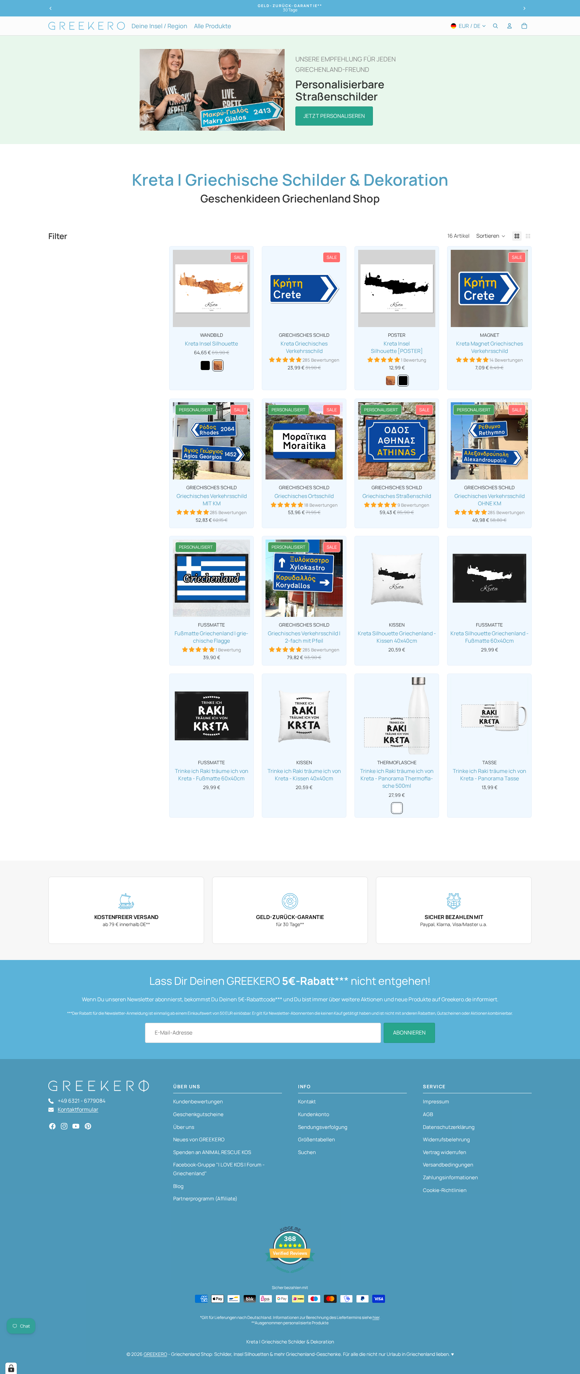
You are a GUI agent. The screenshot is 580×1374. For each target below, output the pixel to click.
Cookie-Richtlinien (445, 1190)
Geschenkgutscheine (198, 1114)
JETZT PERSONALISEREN (334, 116)
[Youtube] (76, 1126)
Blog (178, 1186)
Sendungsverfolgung (322, 1127)
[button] (490, 236)
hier (376, 1317)
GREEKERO (155, 1354)
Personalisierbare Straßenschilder (339, 90)
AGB (428, 1114)
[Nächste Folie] (524, 8)
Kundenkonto (313, 1114)
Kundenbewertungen (198, 1101)
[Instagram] (64, 1126)
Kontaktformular (78, 1109)
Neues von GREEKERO (199, 1139)
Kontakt (307, 1101)
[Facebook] (52, 1126)
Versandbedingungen (448, 1164)
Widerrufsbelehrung (446, 1139)
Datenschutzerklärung (449, 1127)
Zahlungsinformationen (450, 1177)
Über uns (183, 1127)
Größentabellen (316, 1139)
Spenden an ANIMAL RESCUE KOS (212, 1152)
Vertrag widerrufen (444, 1152)
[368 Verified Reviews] (290, 1276)
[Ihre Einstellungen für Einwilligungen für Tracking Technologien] (11, 1368)
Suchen (307, 1152)
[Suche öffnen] (495, 25)
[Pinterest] (88, 1126)
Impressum (436, 1101)
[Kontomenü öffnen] (509, 25)
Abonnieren (409, 1032)
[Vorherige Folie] (50, 8)
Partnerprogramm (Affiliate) (205, 1198)
